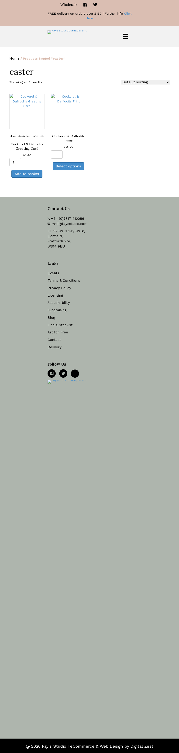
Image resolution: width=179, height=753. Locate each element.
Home (14, 58)
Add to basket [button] (26, 174)
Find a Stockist (60, 325)
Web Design (111, 746)
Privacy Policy (59, 288)
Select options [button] (68, 166)
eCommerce (82, 746)
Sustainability (59, 303)
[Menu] (125, 36)
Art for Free (58, 332)
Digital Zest (142, 746)
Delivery (55, 347)
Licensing (55, 295)
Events (53, 273)
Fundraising (57, 310)
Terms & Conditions (64, 280)
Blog (51, 317)
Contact (54, 340)
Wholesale (69, 4)
